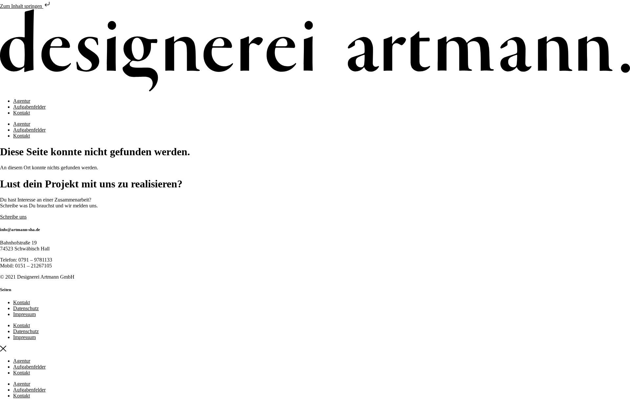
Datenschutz (26, 308)
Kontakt (21, 113)
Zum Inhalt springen (21, 6)
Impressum (24, 314)
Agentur (21, 101)
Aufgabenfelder (29, 107)
